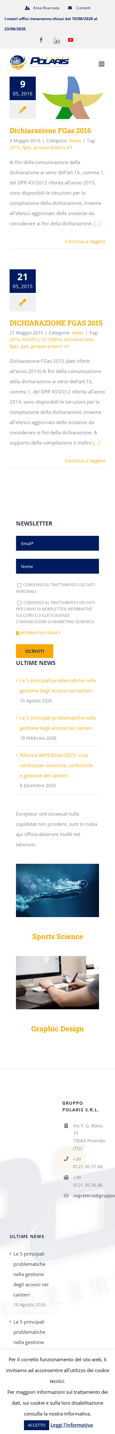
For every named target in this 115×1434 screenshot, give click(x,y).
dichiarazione (78, 339)
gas (24, 346)
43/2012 (30, 339)
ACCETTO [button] (36, 1425)
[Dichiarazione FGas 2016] (72, 98)
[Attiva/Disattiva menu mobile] (102, 64)
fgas (26, 147)
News (75, 141)
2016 (15, 147)
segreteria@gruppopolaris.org (89, 1195)
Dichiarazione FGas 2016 (63, 98)
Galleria (82, 98)
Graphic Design (57, 1028)
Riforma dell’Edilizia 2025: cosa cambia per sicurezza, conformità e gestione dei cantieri (56, 765)
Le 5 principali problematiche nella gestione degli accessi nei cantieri (31, 1274)
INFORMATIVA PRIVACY (40, 633)
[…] (97, 223)
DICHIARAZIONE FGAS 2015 (56, 322)
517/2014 (51, 339)
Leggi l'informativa (71, 1425)
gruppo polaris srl (53, 147)
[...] (96, 442)
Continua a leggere (85, 241)
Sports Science (57, 936)
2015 (15, 339)
